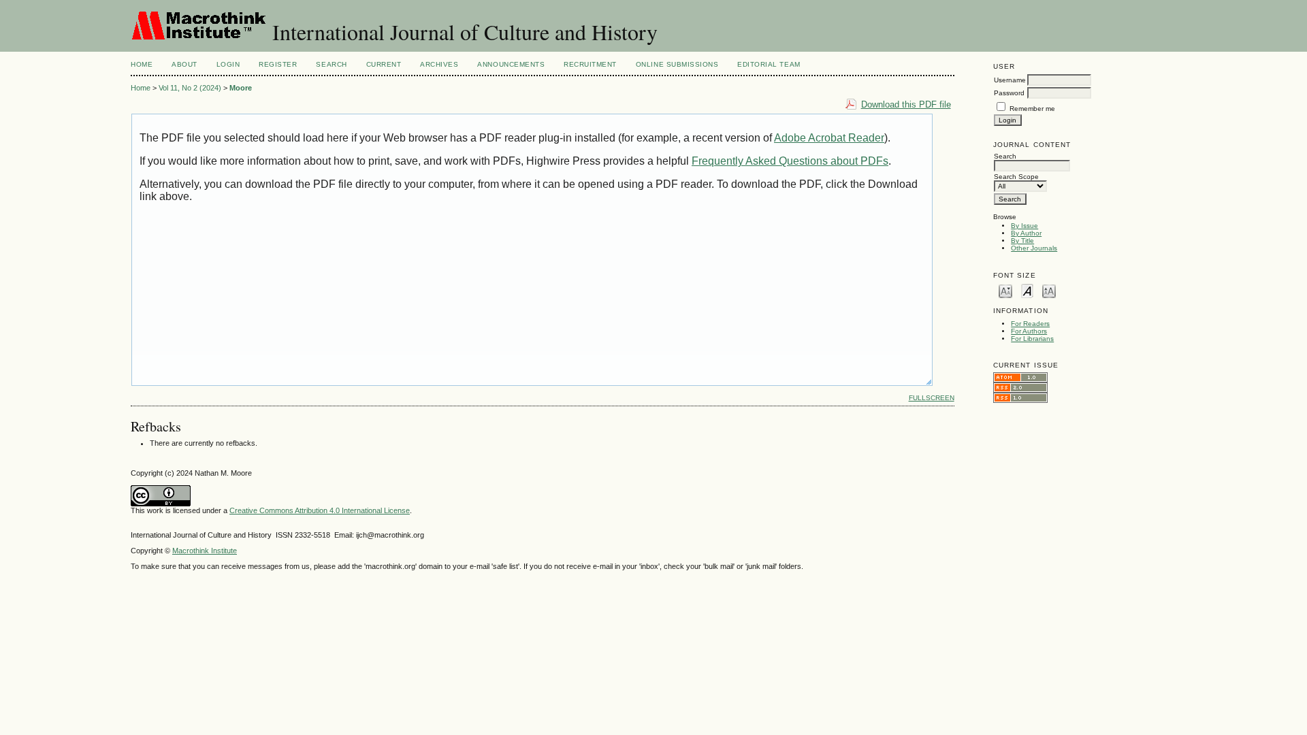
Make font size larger (1049, 290)
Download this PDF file (906, 104)
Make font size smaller (1005, 290)
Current (384, 64)
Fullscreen (931, 398)
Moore (240, 88)
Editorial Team (768, 64)
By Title (1022, 240)
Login (228, 64)
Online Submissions (677, 64)
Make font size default (1027, 290)
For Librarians (1032, 338)
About (184, 64)
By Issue (1024, 225)
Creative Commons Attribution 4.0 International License (319, 510)
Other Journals (1034, 248)
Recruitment (590, 64)
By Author (1026, 233)
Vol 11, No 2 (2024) (190, 88)
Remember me (1032, 108)
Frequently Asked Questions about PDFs (790, 161)
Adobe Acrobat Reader (829, 138)
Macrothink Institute (204, 550)
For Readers (1030, 323)
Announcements (511, 64)
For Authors (1029, 331)
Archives (439, 64)
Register (278, 64)
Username (1010, 80)
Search (331, 64)
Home (141, 64)
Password (1009, 93)
